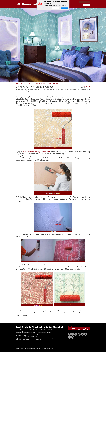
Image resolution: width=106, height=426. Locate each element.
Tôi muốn (64, 7)
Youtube (88, 86)
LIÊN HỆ (85, 8)
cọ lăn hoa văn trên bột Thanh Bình (36, 152)
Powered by (40, 7)
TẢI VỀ (75, 8)
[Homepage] (27, 7)
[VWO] (44, 7)
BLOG (79, 8)
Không (55, 7)
